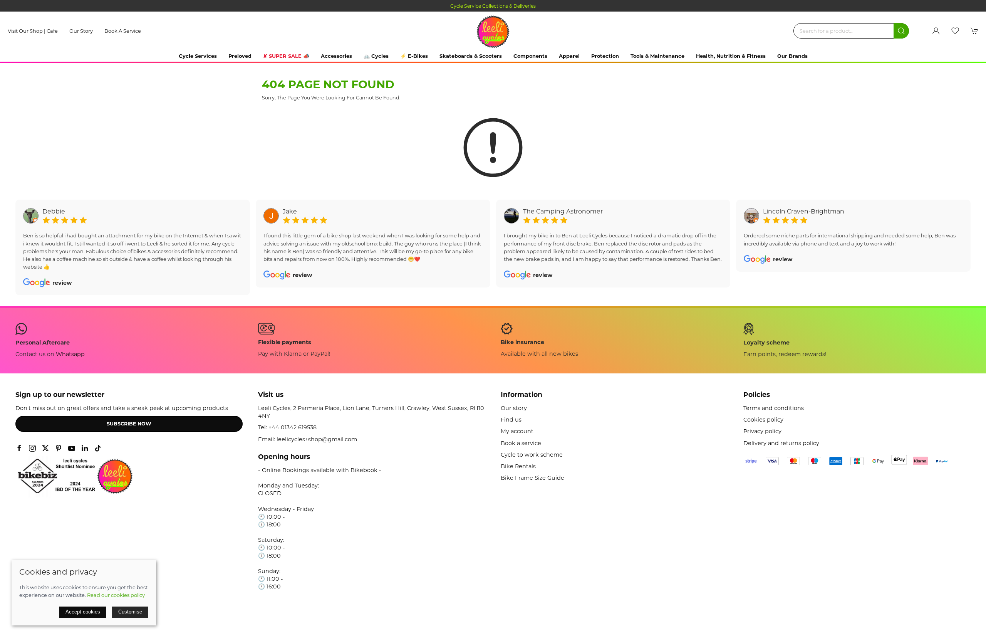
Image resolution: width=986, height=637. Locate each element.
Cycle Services (198, 56)
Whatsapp (70, 354)
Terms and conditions (773, 408)
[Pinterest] (58, 448)
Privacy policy (762, 431)
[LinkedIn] (85, 448)
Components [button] (530, 56)
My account (517, 431)
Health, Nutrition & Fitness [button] (731, 56)
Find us (511, 419)
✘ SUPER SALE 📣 (286, 56)
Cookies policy (763, 419)
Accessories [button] (336, 56)
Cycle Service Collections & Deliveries (493, 6)
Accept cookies (82, 612)
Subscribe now (129, 424)
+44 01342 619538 (292, 427)
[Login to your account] (936, 31)
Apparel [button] (569, 56)
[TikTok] (98, 448)
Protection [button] (605, 56)
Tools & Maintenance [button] (657, 56)
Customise (130, 612)
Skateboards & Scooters (470, 56)
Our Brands (792, 56)
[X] (45, 448)
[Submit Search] (901, 31)
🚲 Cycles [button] (376, 56)
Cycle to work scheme (532, 454)
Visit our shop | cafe (33, 31)
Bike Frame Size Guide (532, 477)
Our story (81, 31)
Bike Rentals (518, 466)
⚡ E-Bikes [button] (414, 56)
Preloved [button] (240, 56)
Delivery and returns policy (781, 443)
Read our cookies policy (116, 595)
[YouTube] (71, 448)
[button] (955, 31)
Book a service (122, 31)
